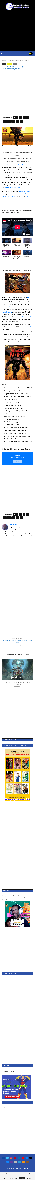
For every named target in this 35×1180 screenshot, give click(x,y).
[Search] (25, 53)
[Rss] (23, 1162)
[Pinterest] (15, 1158)
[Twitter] (7, 1158)
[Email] (26, 1158)
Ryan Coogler (22, 165)
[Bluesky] (7, 1162)
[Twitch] (11, 1162)
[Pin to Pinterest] (27, 117)
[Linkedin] (19, 1158)
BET (28, 297)
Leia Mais (28, 1178)
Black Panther (6, 469)
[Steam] (15, 1162)
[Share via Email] (21, 121)
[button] (6, 244)
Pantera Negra (6, 165)
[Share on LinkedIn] (5, 121)
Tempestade (29, 327)
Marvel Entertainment (25, 191)
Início (3, 59)
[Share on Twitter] (24, 117)
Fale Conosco (19, 1168)
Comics (23, 59)
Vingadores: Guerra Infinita (12, 187)
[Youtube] (23, 1158)
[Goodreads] (27, 1162)
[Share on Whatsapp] (13, 121)
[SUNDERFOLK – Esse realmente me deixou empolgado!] (17, 669)
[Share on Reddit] (9, 121)
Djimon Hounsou (7, 312)
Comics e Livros (13, 59)
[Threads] (30, 1158)
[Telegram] (19, 1162)
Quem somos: (10, 1168)
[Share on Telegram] (17, 121)
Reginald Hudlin (27, 317)
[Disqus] (17, 567)
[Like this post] (16, 117)
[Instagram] (11, 1158)
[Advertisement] (17, 30)
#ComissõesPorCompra (7, 900)
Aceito (22, 1178)
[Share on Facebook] (20, 117)
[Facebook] (3, 1158)
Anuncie (26, 1168)
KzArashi (10, 71)
